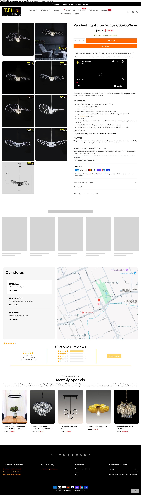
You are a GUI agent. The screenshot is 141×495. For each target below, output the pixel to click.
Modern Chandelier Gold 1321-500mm (125, 427)
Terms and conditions (82, 469)
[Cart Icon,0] (137, 11)
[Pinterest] (60, 455)
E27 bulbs (82, 116)
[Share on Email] (97, 193)
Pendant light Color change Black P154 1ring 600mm (14, 427)
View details (13, 290)
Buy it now (105, 46)
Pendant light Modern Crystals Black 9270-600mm (42, 427)
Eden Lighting (66, 490)
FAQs (77, 472)
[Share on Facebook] (80, 193)
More (77, 14)
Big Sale (104, 10)
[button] (111, 40)
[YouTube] (77, 455)
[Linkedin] (81, 455)
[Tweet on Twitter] (84, 193)
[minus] (76, 40)
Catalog (56, 10)
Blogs (77, 475)
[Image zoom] (18, 39)
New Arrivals (93, 10)
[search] (128, 12)
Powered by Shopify (78, 490)
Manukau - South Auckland (12, 469)
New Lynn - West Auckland (12, 475)
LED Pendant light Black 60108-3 (69, 427)
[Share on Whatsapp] (92, 193)
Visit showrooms (65, 14)
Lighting (32, 10)
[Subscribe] (135, 469)
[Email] (85, 455)
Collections (44, 10)
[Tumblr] (72, 455)
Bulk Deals (82, 10)
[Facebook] (56, 455)
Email (112, 469)
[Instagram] (64, 455)
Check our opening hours (49, 469)
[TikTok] (68, 455)
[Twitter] (51, 455)
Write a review (114, 356)
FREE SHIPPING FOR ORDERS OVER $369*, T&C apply (71, 4)
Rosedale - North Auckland (12, 472)
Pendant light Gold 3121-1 (97, 426)
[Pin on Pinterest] (88, 193)
